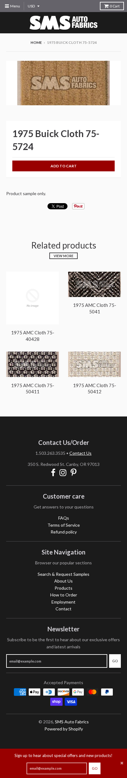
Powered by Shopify (63, 728)
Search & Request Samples (63, 574)
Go (94, 768)
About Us (63, 581)
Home (36, 42)
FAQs (63, 518)
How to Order (63, 594)
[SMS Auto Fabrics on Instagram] (63, 472)
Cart (115, 6)
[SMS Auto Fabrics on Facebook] (53, 472)
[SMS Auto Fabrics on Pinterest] (73, 472)
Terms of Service (63, 525)
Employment (63, 601)
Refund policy (64, 531)
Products (63, 588)
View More (63, 256)
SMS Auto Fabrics (72, 721)
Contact (63, 608)
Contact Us (80, 453)
